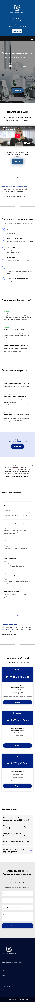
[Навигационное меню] (32, 39)
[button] (17, 31)
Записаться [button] (17, 901)
